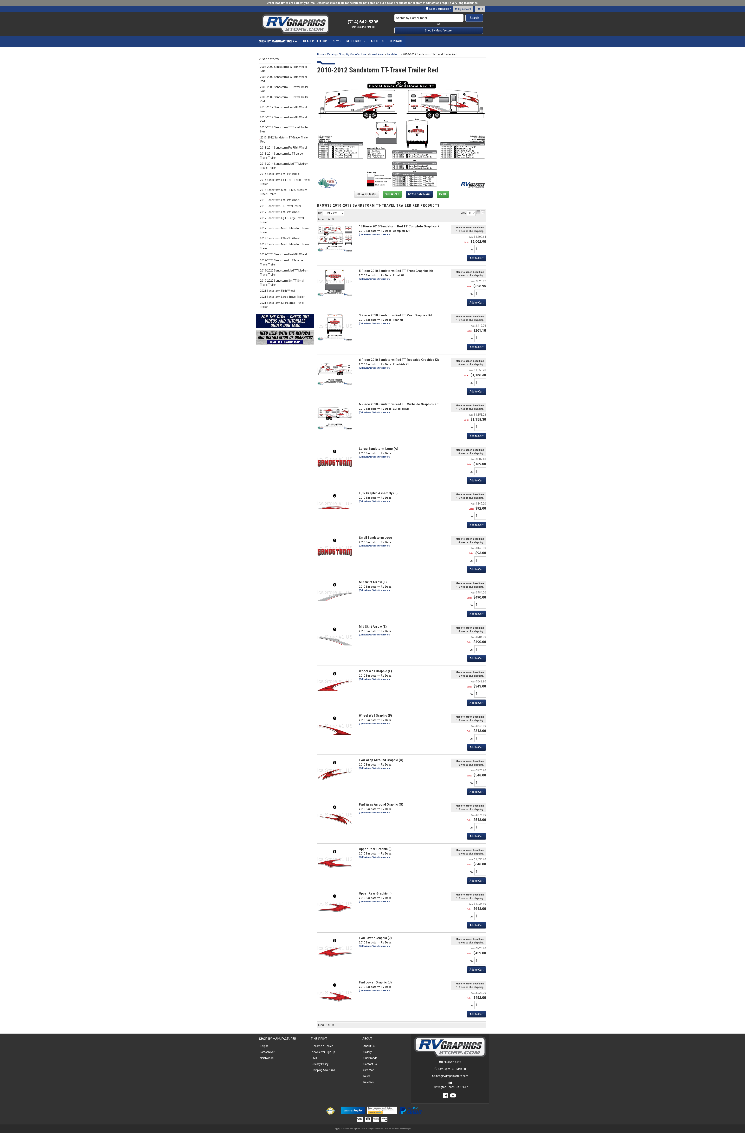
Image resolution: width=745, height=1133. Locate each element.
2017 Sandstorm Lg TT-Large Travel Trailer (282, 220)
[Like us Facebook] (445, 1096)
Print (442, 194)
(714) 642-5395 (451, 1061)
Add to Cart (476, 258)
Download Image (419, 194)
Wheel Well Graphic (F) (375, 671)
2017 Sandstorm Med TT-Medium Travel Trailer (284, 230)
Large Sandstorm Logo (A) (378, 449)
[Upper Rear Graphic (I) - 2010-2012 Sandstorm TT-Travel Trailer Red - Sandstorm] (334, 860)
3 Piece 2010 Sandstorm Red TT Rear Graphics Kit (395, 315)
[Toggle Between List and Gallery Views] (480, 212)
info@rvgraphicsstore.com (452, 1075)
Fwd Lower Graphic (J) (375, 938)
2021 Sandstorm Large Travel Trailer (282, 296)
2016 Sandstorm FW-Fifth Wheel (280, 200)
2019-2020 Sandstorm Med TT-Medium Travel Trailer (284, 272)
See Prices (392, 194)
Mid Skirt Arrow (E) (373, 582)
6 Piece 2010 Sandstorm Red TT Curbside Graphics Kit (398, 404)
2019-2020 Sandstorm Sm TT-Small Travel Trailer (282, 282)
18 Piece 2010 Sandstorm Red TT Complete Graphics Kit (400, 226)
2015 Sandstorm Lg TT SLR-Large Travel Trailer (285, 181)
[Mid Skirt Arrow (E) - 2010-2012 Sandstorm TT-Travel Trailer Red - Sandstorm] (334, 593)
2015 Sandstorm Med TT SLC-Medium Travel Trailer (283, 192)
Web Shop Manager (402, 1129)
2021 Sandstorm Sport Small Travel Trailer (282, 304)
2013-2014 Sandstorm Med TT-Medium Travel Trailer (284, 165)
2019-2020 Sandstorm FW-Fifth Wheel (283, 254)
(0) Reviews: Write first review (374, 234)
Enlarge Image (366, 194)
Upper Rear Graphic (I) (375, 849)
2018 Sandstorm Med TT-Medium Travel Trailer (284, 246)
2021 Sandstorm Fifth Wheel (277, 290)
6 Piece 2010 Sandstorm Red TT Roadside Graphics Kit (399, 360)
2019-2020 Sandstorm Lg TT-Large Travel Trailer (281, 262)
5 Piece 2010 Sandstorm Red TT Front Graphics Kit (396, 271)
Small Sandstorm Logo (375, 538)
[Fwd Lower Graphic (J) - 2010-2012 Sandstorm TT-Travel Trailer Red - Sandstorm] (334, 949)
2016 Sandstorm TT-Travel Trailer (280, 206)
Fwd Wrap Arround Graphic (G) (381, 760)
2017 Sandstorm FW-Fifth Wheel (280, 212)
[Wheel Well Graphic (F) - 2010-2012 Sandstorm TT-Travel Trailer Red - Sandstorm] (334, 682)
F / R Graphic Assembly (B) (378, 493)
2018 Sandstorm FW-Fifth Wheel (280, 238)
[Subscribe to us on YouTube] (453, 1096)
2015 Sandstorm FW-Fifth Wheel (280, 173)
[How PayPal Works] (353, 1110)
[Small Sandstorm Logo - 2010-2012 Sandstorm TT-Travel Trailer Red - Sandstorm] (334, 549)
